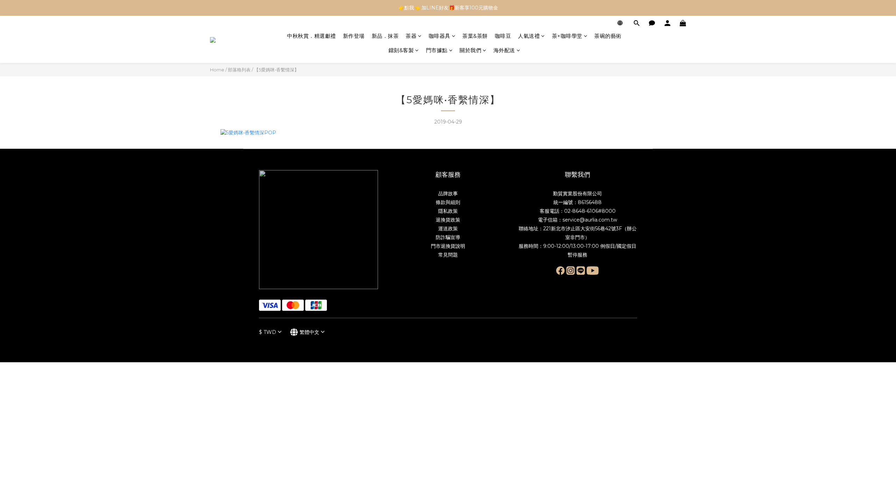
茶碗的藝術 (608, 36)
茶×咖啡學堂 (567, 36)
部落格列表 (239, 69)
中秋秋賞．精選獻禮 (311, 36)
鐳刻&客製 (401, 50)
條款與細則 (448, 202)
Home (217, 69)
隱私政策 (448, 211)
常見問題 (448, 255)
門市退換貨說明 (448, 246)
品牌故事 (448, 193)
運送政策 (448, 228)
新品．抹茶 (385, 36)
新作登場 (354, 36)
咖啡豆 (503, 36)
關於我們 (470, 50)
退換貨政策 (448, 220)
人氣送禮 (529, 36)
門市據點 (437, 50)
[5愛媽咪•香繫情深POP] (248, 132)
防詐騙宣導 (448, 237)
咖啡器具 (439, 36)
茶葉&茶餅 (475, 36)
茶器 (411, 36)
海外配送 (504, 50)
